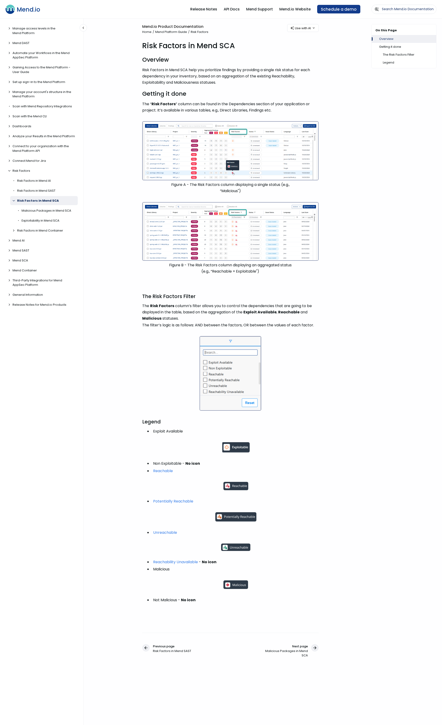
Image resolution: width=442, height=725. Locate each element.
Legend (388, 62)
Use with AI (303, 28)
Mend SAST (21, 250)
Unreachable (165, 532)
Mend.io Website (295, 9)
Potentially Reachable (173, 501)
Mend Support (259, 9)
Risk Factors (21, 171)
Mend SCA (20, 260)
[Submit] (377, 9)
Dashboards (22, 126)
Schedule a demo (339, 9)
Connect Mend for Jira (29, 161)
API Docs (232, 9)
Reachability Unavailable (175, 562)
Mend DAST (21, 43)
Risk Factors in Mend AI (34, 180)
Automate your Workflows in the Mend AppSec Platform (41, 55)
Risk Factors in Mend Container (40, 230)
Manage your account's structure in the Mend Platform (42, 94)
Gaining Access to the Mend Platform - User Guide (41, 69)
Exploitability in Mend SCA (40, 220)
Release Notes (203, 9)
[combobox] (404, 9)
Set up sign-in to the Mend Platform (39, 82)
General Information (28, 295)
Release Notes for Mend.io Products (39, 305)
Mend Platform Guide (171, 32)
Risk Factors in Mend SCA (38, 200)
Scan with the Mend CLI (30, 116)
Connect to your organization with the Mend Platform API (41, 148)
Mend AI (19, 240)
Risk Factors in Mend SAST (36, 190)
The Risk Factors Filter (398, 54)
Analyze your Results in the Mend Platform (44, 136)
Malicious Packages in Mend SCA (46, 210)
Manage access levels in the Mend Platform (34, 30)
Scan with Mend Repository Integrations (42, 106)
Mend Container (25, 270)
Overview (386, 39)
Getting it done (390, 47)
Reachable (163, 471)
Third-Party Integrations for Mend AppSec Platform (37, 282)
